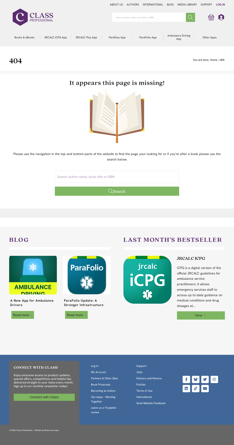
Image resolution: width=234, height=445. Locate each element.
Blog (170, 4)
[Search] (190, 17)
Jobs (139, 372)
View (199, 315)
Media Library (187, 4)
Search (119, 191)
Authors (133, 4)
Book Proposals (100, 384)
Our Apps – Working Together (103, 399)
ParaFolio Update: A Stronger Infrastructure (84, 302)
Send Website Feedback (151, 403)
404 (15, 60)
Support (206, 4)
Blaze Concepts (52, 430)
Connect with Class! (44, 397)
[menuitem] (24, 37)
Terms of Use (144, 391)
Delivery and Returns (149, 378)
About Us (116, 4)
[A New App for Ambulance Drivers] (33, 275)
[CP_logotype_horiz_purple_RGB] (33, 17)
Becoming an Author (103, 391)
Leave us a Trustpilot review (103, 410)
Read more (21, 315)
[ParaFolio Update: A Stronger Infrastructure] (87, 275)
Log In (220, 4)
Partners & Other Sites (104, 378)
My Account (98, 372)
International (153, 4)
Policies (141, 384)
